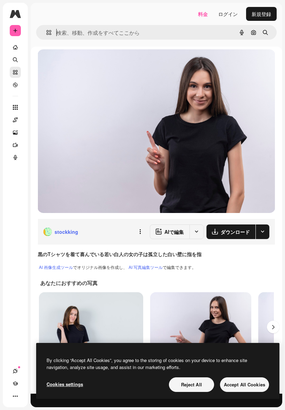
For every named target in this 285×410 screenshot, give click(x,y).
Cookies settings (65, 384)
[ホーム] (15, 47)
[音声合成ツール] (15, 157)
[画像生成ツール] (15, 132)
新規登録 (261, 13)
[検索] (15, 59)
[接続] (15, 371)
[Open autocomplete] (46, 32)
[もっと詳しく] (15, 84)
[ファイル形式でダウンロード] (262, 231)
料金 (203, 13)
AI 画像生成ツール (56, 267)
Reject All (191, 384)
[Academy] (15, 383)
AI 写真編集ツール (146, 267)
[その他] (15, 396)
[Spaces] (15, 119)
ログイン (228, 13)
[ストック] (15, 72)
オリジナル (85, 62)
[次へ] (273, 327)
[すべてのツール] (15, 107)
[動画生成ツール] (15, 144)
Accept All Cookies (244, 384)
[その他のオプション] (140, 232)
